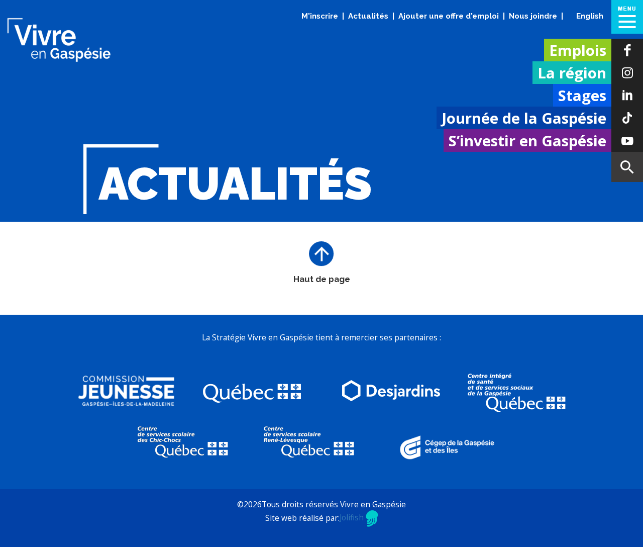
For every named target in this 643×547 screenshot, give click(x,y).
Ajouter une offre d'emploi (448, 16)
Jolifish (353, 517)
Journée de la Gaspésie (524, 118)
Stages (582, 95)
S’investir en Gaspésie (527, 141)
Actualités (368, 16)
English (589, 16)
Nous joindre (533, 16)
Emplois (577, 50)
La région (572, 73)
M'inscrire (319, 16)
